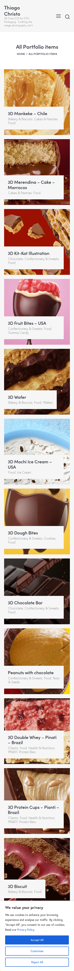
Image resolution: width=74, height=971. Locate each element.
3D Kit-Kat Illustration (28, 253)
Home (21, 54)
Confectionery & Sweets (42, 259)
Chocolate (15, 259)
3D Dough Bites (23, 532)
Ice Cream (24, 472)
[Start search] (67, 17)
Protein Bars (27, 752)
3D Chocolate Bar (25, 602)
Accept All (37, 940)
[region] (37, 936)
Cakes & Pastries (46, 119)
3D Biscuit (17, 886)
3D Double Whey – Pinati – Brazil (32, 740)
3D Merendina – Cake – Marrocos (31, 184)
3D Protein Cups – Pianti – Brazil (33, 810)
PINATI (12, 752)
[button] (58, 15)
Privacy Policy (25, 930)
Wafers (48, 402)
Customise (37, 951)
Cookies (50, 538)
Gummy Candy (18, 333)
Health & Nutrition (41, 748)
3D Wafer (17, 397)
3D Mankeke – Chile (27, 113)
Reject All (37, 962)
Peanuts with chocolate (31, 672)
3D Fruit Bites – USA (27, 323)
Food (11, 123)
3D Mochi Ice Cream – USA (30, 464)
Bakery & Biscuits (20, 119)
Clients (13, 748)
